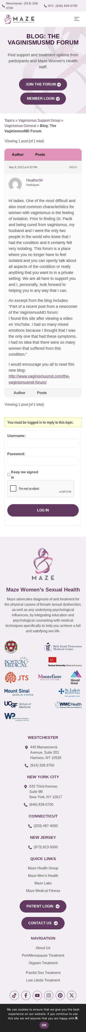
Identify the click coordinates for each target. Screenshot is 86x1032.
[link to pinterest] (60, 995)
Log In (43, 510)
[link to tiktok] (14, 995)
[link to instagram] (48, 995)
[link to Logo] (19, 19)
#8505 (73, 167)
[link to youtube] (37, 995)
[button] (77, 19)
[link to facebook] (25, 995)
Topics (9, 120)
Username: (16, 436)
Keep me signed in (24, 474)
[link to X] (71, 995)
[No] (76, 1019)
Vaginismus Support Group (39, 120)
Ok (44, 1025)
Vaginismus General (20, 126)
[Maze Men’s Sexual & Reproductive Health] (43, 564)
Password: (16, 454)
